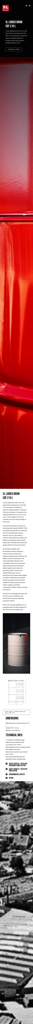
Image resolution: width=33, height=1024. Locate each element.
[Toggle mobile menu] (30, 6)
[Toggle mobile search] (26, 6)
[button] (18, 764)
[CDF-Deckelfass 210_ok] (16, 677)
